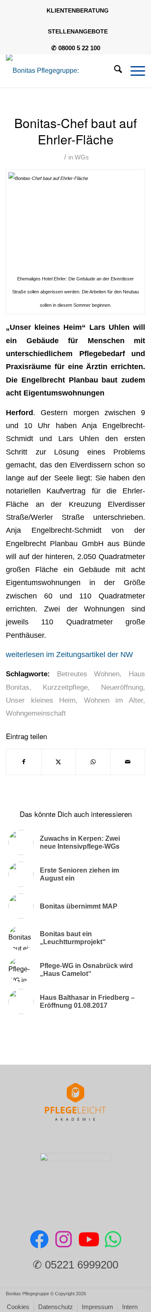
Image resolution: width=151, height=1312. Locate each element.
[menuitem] (77, 10)
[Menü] (133, 70)
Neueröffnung (122, 687)
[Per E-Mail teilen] (128, 762)
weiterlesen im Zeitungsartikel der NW (69, 654)
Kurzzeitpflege (65, 687)
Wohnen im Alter (113, 700)
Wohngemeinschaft (36, 713)
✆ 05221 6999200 (75, 1264)
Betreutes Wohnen (88, 674)
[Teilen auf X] (59, 762)
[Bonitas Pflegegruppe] (61, 70)
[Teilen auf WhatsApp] (93, 762)
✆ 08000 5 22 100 (75, 47)
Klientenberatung (78, 10)
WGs (82, 157)
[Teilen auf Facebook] (23, 762)
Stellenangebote (78, 31)
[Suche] (114, 70)
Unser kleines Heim (41, 700)
